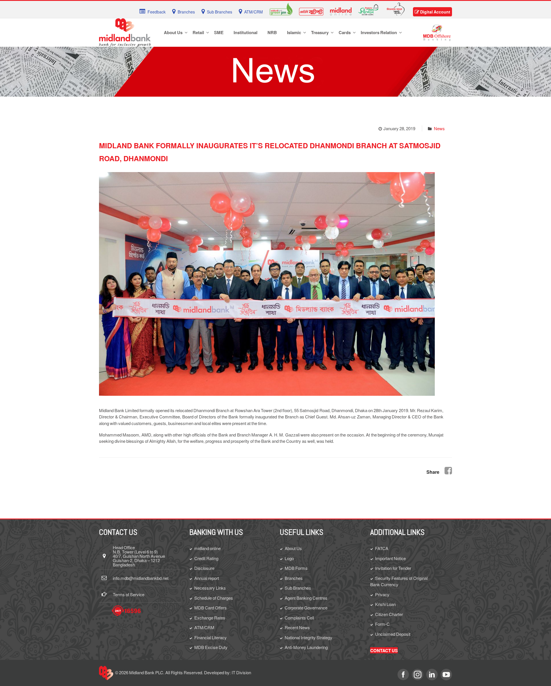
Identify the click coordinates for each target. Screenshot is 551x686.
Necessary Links (210, 588)
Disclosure (204, 568)
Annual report (206, 578)
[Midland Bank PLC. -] (125, 31)
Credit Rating (206, 558)
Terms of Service (128, 594)
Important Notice (390, 558)
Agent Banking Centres (306, 598)
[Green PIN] (280, 8)
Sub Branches (298, 588)
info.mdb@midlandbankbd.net (140, 578)
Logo (289, 558)
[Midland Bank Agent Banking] (395, 8)
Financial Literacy (210, 637)
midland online (207, 548)
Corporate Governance (306, 608)
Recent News (297, 627)
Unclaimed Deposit (392, 634)
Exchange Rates (209, 618)
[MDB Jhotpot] (311, 11)
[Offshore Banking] (437, 32)
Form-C (382, 624)
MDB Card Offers (210, 608)
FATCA (381, 548)
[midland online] (341, 11)
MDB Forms (296, 568)
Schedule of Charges (213, 598)
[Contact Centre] (126, 610)
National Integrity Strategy (308, 637)
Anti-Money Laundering (306, 647)
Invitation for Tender (393, 568)
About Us (293, 548)
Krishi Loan (385, 604)
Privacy (382, 594)
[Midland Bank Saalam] (368, 9)
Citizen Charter (389, 614)
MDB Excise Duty (211, 647)
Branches (294, 578)
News (439, 128)
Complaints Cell (299, 618)
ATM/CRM (204, 627)
